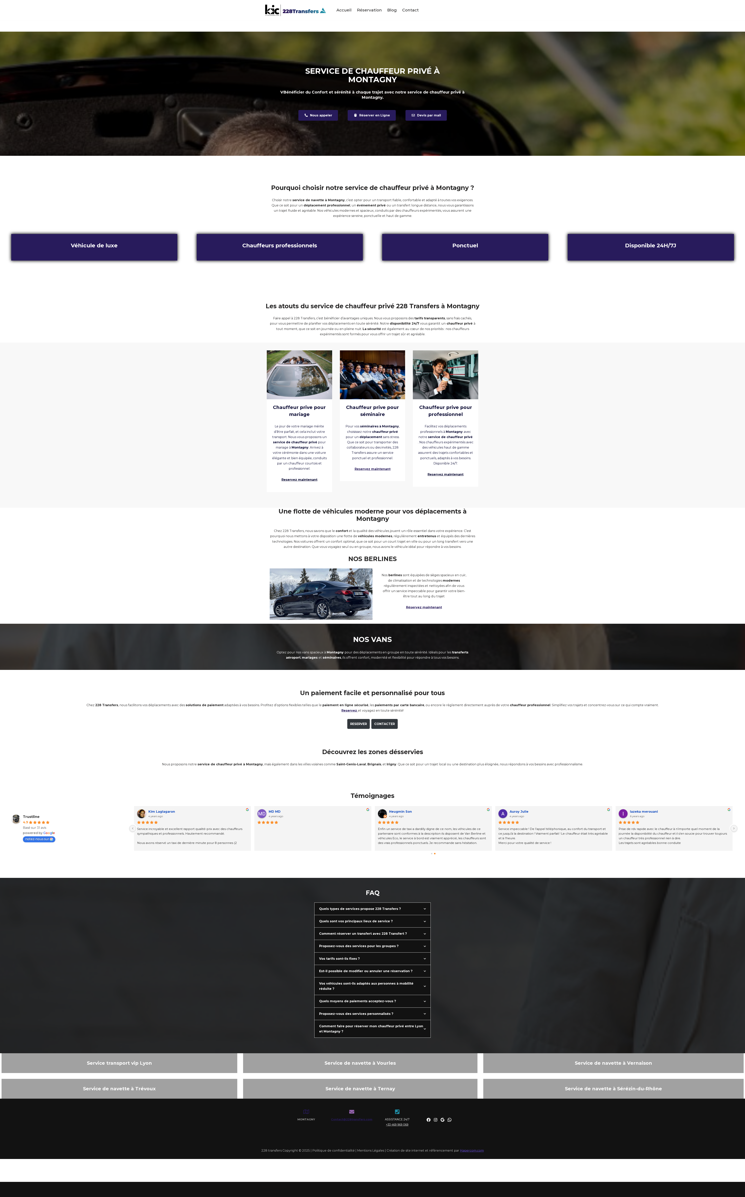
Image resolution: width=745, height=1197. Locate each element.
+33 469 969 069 (397, 1124)
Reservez (349, 710)
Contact (410, 10)
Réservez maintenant (424, 607)
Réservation (369, 10)
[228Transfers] (296, 9)
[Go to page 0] (431, 853)
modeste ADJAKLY (162, 811)
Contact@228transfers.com (351, 1119)
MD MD (634, 811)
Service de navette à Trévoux (119, 1088)
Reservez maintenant (373, 469)
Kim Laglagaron (521, 811)
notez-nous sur (37, 839)
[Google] (442, 1119)
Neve (266, 1187)
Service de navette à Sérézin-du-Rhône (613, 1088)
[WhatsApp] (449, 1119)
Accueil (344, 10)
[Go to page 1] (435, 854)
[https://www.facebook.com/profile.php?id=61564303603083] (428, 1119)
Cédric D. (274, 811)
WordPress (270, 1192)
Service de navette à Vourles (360, 1063)
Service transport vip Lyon (119, 1063)
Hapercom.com (472, 1150)
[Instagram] (435, 1119)
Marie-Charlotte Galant (406, 811)
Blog (392, 10)
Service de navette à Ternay (360, 1088)
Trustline (31, 817)
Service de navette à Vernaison (613, 1063)
